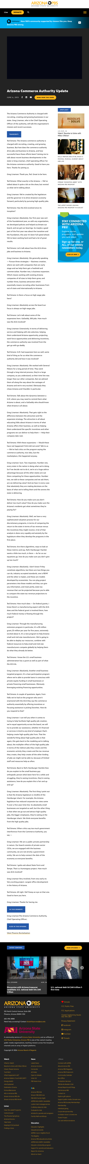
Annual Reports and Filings (66, 1087)
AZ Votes (34, 1072)
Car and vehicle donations (66, 1121)
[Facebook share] (23, 97)
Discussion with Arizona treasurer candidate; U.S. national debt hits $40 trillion (24, 989)
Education (35, 1123)
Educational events (37, 1130)
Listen (6, 1106)
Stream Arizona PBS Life (12, 1096)
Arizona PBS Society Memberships (69, 1102)
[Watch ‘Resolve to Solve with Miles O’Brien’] (71, 115)
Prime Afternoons (10, 1090)
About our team (36, 1154)
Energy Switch (8, 1081)
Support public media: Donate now (69, 1099)
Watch (6, 1059)
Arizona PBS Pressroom (65, 1072)
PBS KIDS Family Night (38, 1098)
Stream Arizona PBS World (12, 1099)
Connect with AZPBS (64, 1063)
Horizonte (34, 1069)
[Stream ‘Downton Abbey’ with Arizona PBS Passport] (71, 166)
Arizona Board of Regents (26, 1050)
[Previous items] (7, 967)
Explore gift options (64, 1096)
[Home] (44, 3)
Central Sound (8, 1113)
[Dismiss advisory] (79, 22)
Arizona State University (31, 1037)
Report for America (37, 1151)
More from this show (45, 97)
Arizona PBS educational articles (41, 1139)
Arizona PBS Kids (36, 1092)
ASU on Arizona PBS (10, 1093)
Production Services (64, 1081)
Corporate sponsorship (65, 1112)
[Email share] (32, 97)
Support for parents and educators (42, 1148)
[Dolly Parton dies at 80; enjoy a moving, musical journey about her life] (71, 140)
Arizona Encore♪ (9, 1119)
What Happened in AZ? (11, 1075)
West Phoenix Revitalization (18, 933)
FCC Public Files (67, 1006)
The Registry (35, 1136)
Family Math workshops (38, 1116)
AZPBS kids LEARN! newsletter (40, 1101)
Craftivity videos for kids (38, 1107)
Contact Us (61, 1093)
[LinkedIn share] (27, 97)
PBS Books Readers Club (65, 1084)
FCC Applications (68, 1010)
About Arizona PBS (64, 1066)
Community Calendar (65, 1075)
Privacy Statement (68, 1021)
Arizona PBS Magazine (65, 1069)
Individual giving (63, 1108)
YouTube (66, 1034)
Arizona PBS (25, 1040)
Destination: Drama (10, 1087)
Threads (66, 1038)
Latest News (35, 1063)
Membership (62, 1105)
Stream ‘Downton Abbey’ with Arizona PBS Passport (70, 183)
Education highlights (37, 1127)
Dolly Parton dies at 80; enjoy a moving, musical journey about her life (70, 159)
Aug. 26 (62, 131)
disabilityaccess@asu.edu (36, 1022)
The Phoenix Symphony (11, 1116)
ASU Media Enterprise (12, 1040)
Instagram (67, 1029)
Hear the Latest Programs (12, 1110)
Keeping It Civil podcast (11, 1125)
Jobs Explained (8, 1084)
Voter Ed (34, 1078)
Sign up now (72, 254)
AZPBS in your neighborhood (40, 1133)
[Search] (28, 12)
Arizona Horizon (36, 1066)
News (33, 1059)
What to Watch (9, 1063)
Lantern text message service (40, 1104)
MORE (72, 948)
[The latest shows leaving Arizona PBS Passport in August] (71, 189)
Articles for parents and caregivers (42, 1113)
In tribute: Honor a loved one (67, 1115)
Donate (67, 1002)
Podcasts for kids (36, 1110)
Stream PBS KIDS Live (38, 1095)
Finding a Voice (9, 1128)
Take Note (7, 1122)
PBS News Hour (36, 1081)
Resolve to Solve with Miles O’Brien (15, 1066)
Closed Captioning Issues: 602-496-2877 (71, 1016)
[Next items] (82, 967)
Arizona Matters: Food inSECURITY (15, 1078)
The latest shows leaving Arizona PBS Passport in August (70, 206)
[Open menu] (85, 12)
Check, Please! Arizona (11, 1069)
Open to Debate (36, 1075)
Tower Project (62, 1118)
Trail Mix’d (7, 1072)
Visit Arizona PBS (63, 1090)
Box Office (61, 1078)
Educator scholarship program (41, 1145)
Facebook (66, 1025)
